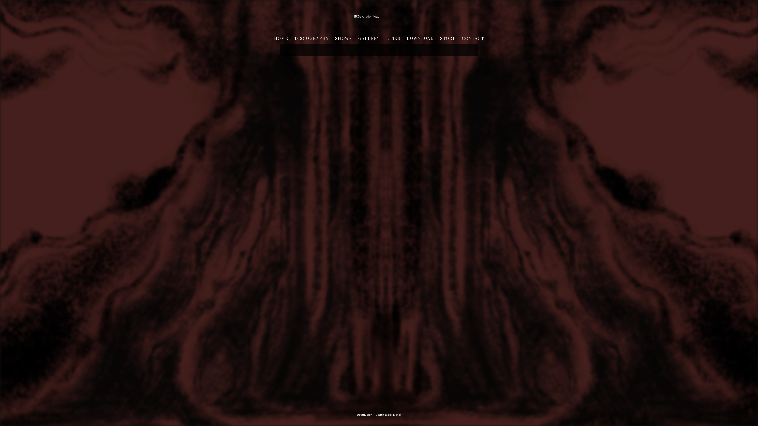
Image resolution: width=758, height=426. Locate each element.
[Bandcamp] (360, 420)
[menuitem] (281, 38)
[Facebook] (369, 420)
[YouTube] (398, 420)
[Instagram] (379, 420)
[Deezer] (388, 420)
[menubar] (379, 38)
